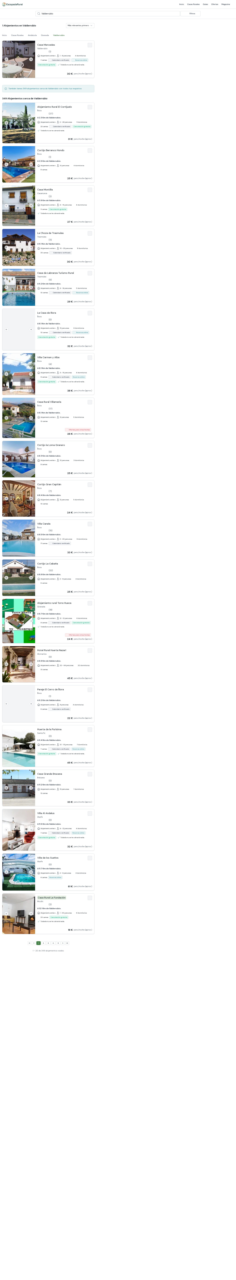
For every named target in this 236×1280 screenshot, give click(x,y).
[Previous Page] (34, 943)
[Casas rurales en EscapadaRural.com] (12, 4)
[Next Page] (63, 943)
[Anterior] (6, 59)
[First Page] (29, 943)
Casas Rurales (193, 4)
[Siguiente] (31, 59)
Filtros (192, 13)
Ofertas (214, 4)
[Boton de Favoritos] (90, 45)
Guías (205, 4)
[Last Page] (67, 943)
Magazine (226, 4)
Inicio (181, 4)
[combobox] (108, 13)
